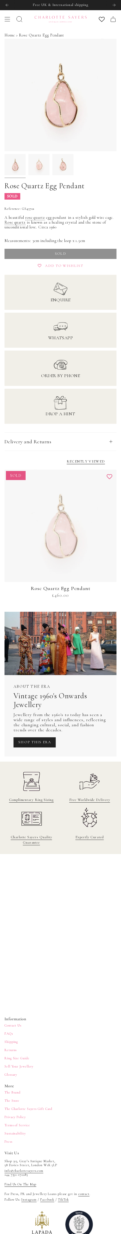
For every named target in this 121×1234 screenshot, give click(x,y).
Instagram (29, 1199)
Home (10, 35)
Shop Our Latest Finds (60, 5)
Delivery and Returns (28, 441)
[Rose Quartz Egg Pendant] (60, 526)
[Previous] (7, 5)
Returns (11, 1050)
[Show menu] (7, 19)
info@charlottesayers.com (24, 1171)
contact (83, 1194)
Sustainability (15, 1133)
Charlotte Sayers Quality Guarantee (31, 840)
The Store (12, 1101)
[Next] (113, 5)
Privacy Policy (15, 1117)
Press (8, 1142)
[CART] (113, 19)
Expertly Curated (89, 837)
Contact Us (13, 1025)
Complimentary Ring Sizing (31, 800)
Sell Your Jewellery (19, 1066)
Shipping (11, 1042)
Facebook (47, 1199)
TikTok (63, 1199)
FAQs (9, 1034)
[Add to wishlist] (109, 476)
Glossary (11, 1075)
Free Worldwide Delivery (89, 800)
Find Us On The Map (20, 1184)
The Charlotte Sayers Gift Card (28, 1109)
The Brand (13, 1092)
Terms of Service (17, 1125)
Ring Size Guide (17, 1058)
